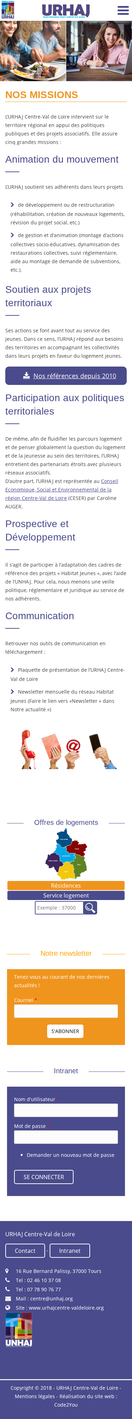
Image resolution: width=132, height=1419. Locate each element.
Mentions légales (35, 1396)
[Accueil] (7, 10)
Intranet (70, 1251)
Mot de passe (32, 1126)
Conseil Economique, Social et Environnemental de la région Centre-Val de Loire (61, 489)
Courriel (25, 1000)
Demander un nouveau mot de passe (70, 1155)
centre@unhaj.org (51, 1298)
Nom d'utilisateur (36, 1099)
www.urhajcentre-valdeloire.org (66, 1307)
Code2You (66, 1404)
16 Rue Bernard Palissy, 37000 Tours (58, 1271)
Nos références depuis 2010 (74, 376)
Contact (25, 1251)
